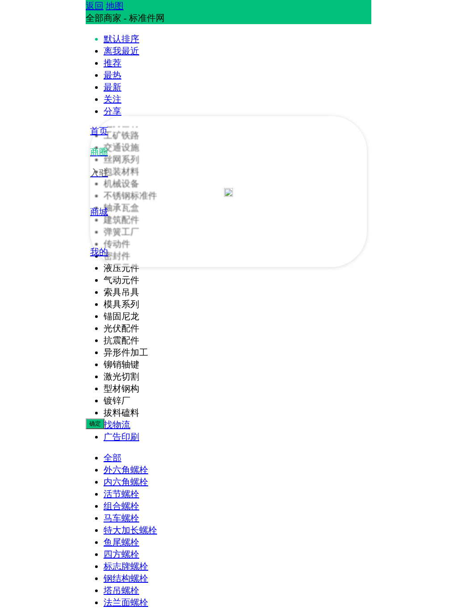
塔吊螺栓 (121, 590)
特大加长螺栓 (130, 530)
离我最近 (121, 51)
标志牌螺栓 (126, 566)
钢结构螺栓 (126, 578)
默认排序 (121, 39)
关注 (112, 99)
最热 (112, 75)
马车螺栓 (121, 518)
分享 (112, 111)
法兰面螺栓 (126, 602)
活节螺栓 (121, 494)
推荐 (112, 63)
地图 (115, 6)
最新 (112, 87)
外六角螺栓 (126, 470)
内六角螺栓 (126, 482)
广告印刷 (121, 437)
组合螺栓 (121, 506)
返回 (95, 6)
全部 (112, 458)
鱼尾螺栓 (121, 542)
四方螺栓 (121, 554)
